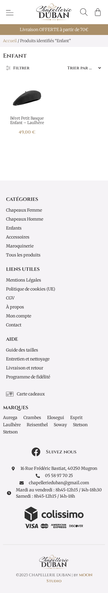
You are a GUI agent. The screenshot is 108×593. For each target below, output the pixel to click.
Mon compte (18, 316)
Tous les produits (23, 255)
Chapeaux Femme (24, 210)
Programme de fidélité (28, 377)
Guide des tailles (22, 350)
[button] (84, 12)
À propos (15, 307)
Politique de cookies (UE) (30, 289)
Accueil (10, 40)
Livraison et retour (24, 368)
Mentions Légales (23, 280)
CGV (10, 298)
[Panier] (98, 12)
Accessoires (17, 237)
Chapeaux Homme (24, 219)
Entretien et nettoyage (28, 359)
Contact (13, 325)
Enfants (14, 228)
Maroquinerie (20, 246)
